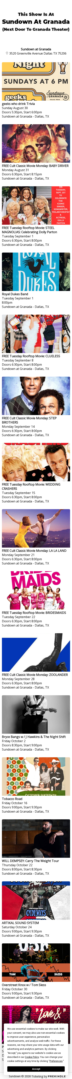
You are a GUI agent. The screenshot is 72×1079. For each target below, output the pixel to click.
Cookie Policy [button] (32, 1057)
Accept (36, 1069)
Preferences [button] (56, 1061)
